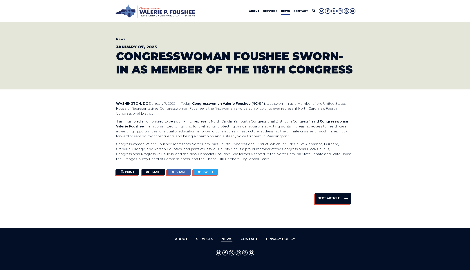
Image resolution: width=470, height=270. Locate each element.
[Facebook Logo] (327, 11)
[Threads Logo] (346, 11)
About (254, 11)
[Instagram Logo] (340, 11)
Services (270, 11)
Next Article (329, 198)
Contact (300, 11)
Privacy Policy (280, 239)
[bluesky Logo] (321, 11)
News (285, 11)
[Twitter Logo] (334, 11)
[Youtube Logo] (352, 11)
